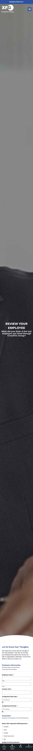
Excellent (6, 726)
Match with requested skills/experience (15, 723)
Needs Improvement (9, 736)
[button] (29, 9)
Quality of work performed (10, 742)
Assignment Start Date (10, 696)
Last (3, 686)
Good (5, 729)
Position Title (7, 689)
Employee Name (8, 675)
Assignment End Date (9, 706)
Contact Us (28, 747)
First (3, 680)
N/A (5, 739)
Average (6, 733)
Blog (20, 747)
